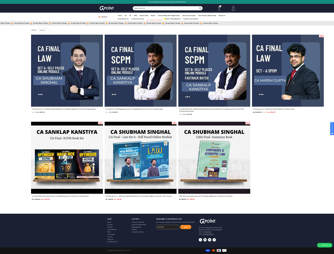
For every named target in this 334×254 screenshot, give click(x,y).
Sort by (33, 30)
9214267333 (207, 232)
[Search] (168, 8)
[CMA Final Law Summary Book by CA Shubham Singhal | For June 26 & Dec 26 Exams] (214, 158)
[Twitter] (214, 239)
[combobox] (165, 8)
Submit (185, 227)
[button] (44, 30)
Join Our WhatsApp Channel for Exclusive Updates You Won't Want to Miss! (167, 2)
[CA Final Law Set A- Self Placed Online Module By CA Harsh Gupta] (288, 71)
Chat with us (326, 245)
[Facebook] (200, 239)
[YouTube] (209, 239)
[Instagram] (205, 239)
